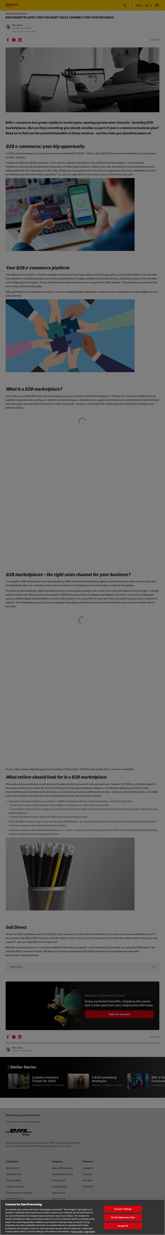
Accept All (123, 1226)
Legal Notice (89, 1231)
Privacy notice (76, 1231)
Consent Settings (123, 1209)
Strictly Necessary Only (123, 1217)
